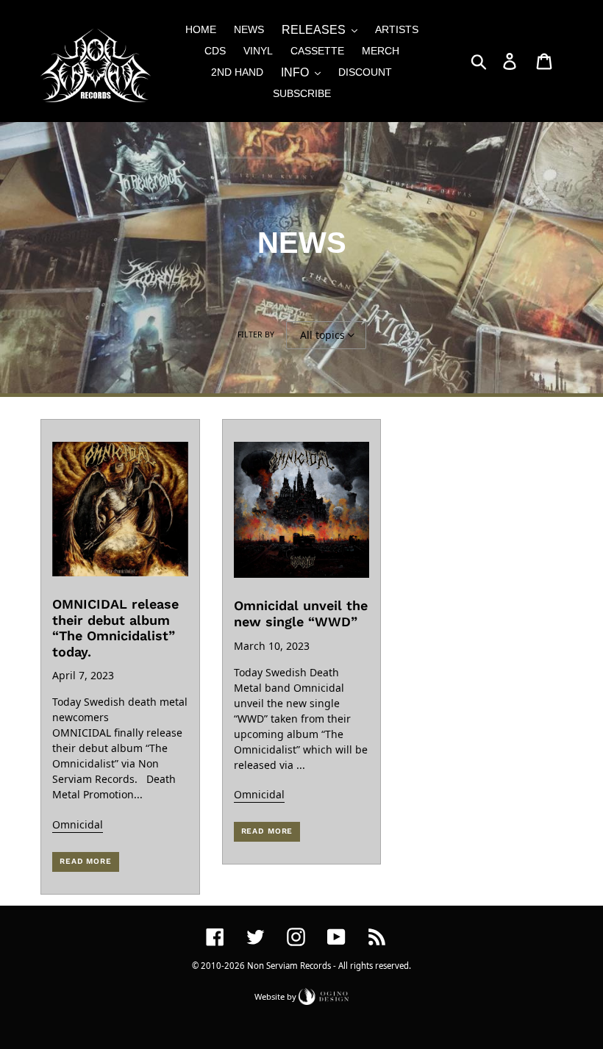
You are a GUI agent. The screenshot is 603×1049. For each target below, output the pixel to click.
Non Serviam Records (289, 965)
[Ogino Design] (324, 996)
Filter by (256, 334)
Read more (86, 861)
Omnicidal (77, 824)
